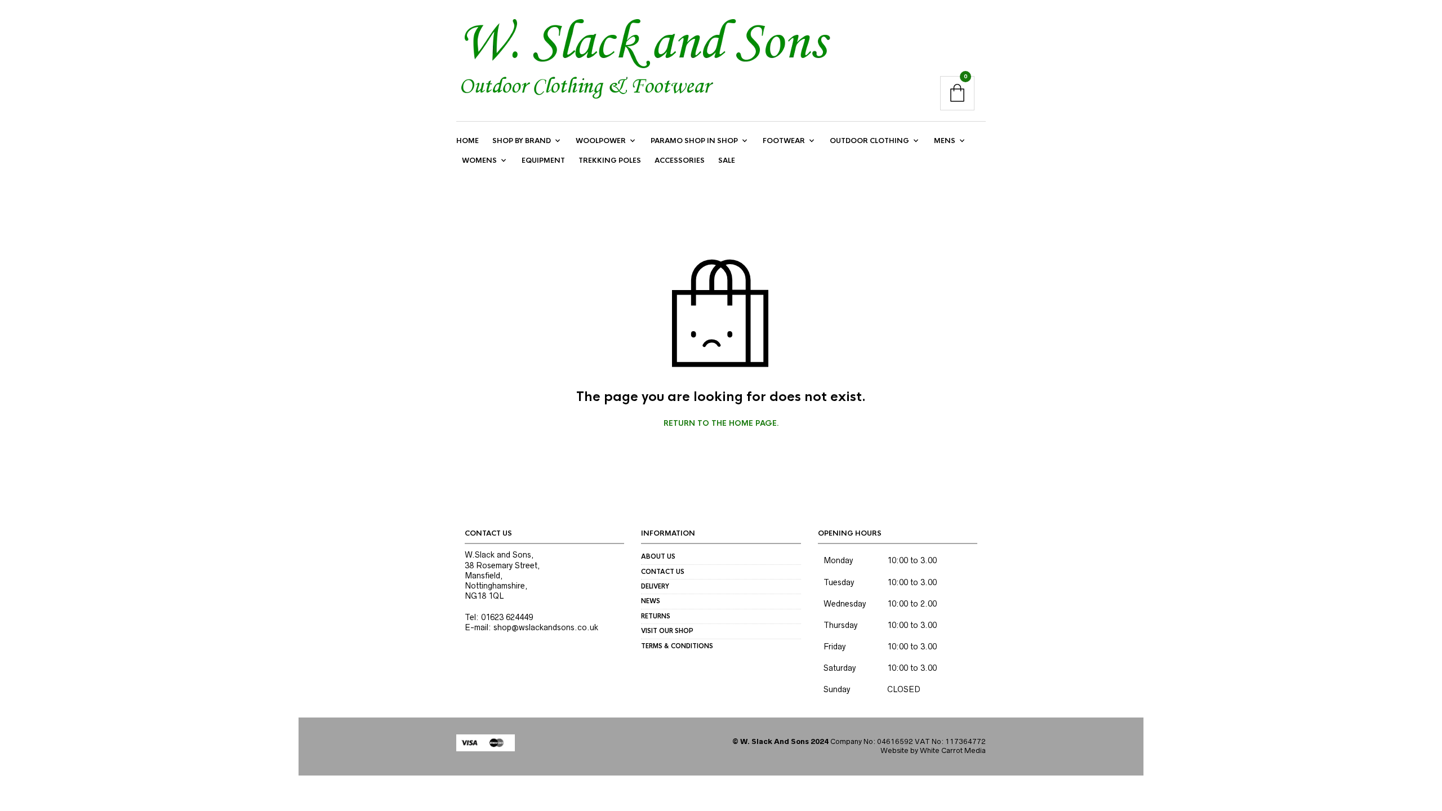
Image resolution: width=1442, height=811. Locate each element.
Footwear (784, 140)
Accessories (680, 160)
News (650, 601)
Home (467, 140)
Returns (655, 616)
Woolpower (601, 140)
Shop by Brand (521, 140)
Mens (944, 140)
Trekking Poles (609, 160)
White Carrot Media (953, 750)
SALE (726, 160)
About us (658, 556)
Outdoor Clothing (869, 140)
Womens (479, 160)
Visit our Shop (667, 631)
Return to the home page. (721, 423)
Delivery (655, 586)
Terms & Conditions (677, 646)
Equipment (543, 160)
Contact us (662, 572)
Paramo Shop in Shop (694, 140)
